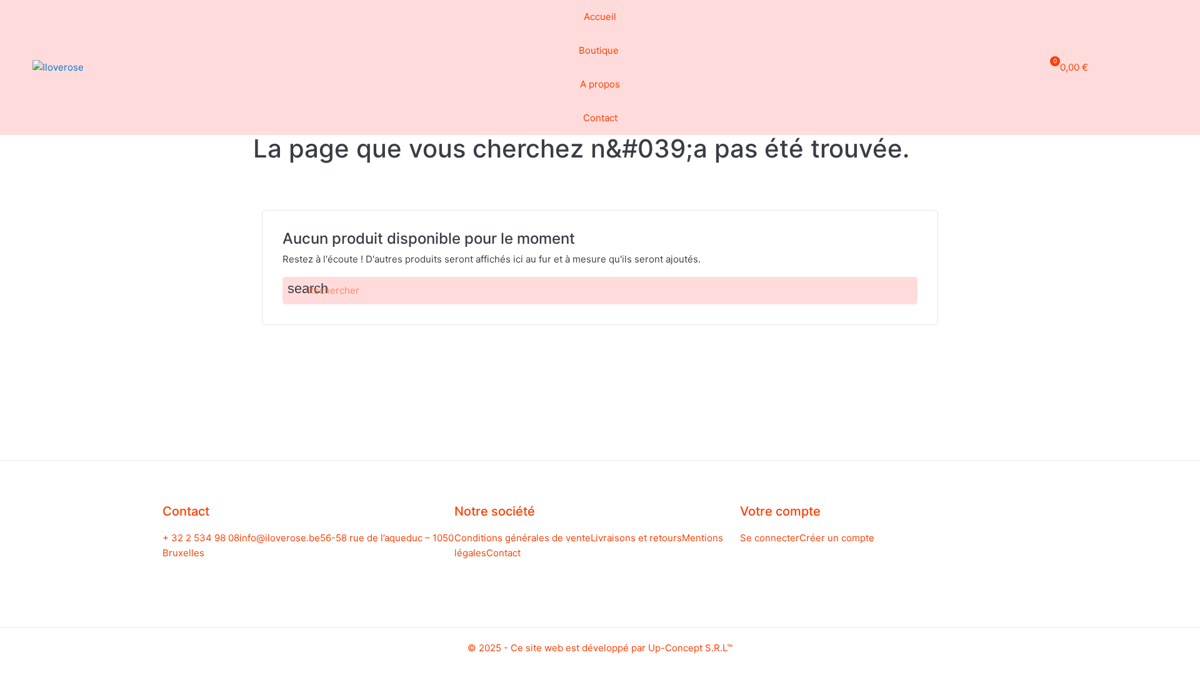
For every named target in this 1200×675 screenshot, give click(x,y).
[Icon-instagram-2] (1161, 65)
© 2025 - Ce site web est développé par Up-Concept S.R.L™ (600, 648)
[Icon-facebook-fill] (1138, 65)
